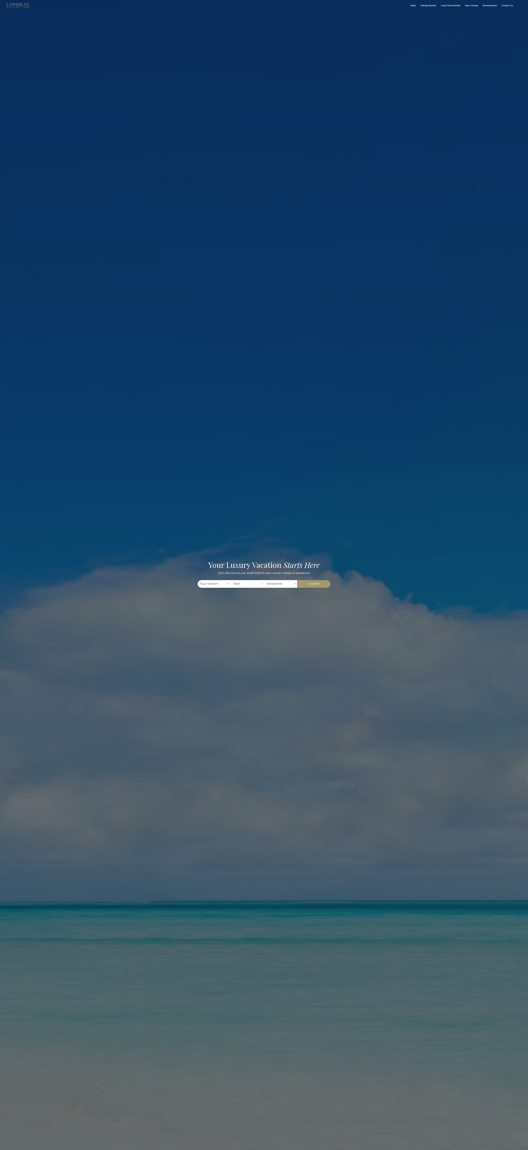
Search (315, 583)
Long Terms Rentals (450, 5)
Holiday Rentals (428, 5)
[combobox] (214, 584)
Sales (413, 5)
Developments (490, 5)
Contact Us (507, 5)
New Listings (471, 5)
